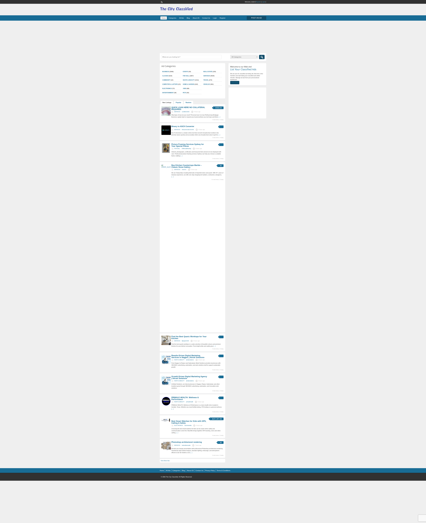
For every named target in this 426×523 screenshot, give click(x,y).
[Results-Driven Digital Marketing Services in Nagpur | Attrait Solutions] (166, 363)
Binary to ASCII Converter (182, 126)
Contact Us (206, 18)
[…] (219, 117)
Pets (184, 92)
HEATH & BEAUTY (189, 80)
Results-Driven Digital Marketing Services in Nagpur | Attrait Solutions (187, 356)
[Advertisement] (213, 36)
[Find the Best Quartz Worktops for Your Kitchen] (166, 344)
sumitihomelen (185, 111)
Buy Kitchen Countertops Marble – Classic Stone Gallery (186, 166)
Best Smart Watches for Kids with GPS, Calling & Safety (188, 422)
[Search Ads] (262, 57)
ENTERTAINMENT (168, 92)
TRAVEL (206, 80)
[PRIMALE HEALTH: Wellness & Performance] (166, 405)
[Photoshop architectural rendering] (166, 450)
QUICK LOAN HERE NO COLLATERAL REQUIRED (188, 108)
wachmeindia (187, 425)
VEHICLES (206, 84)
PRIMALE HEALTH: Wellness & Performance (185, 398)
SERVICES (206, 76)
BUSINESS (165, 71)
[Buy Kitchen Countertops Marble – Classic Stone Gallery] (166, 167)
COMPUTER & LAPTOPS (170, 84)
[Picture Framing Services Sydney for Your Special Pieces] (166, 152)
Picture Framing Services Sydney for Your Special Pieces (187, 145)
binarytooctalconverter (188, 129)
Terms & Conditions (223, 470)
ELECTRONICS (167, 88)
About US (196, 18)
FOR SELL (186, 76)
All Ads (181, 18)
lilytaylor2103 (185, 340)
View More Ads (165, 460)
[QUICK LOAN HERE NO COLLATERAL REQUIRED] (166, 115)
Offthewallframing (186, 148)
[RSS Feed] (161, 2)
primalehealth (189, 401)
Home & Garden (188, 84)
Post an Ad (256, 18)
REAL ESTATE (207, 71)
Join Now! (234, 82)
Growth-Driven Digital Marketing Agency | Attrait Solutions (189, 377)
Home (164, 18)
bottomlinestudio (186, 445)
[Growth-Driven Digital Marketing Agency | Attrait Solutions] (166, 384)
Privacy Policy (210, 470)
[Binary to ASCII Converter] (166, 134)
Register (258, 2)
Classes (165, 76)
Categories (172, 18)
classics (184, 169)
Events (185, 71)
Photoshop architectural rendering (186, 442)
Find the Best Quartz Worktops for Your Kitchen (189, 337)
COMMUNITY (166, 80)
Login (263, 2)
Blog (188, 18)
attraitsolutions (190, 359)
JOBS (184, 88)
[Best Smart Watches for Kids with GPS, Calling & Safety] (166, 422)
